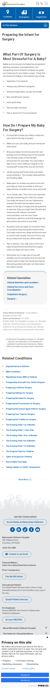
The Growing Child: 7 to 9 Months (20, 446)
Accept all (25, 675)
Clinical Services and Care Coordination (20, 288)
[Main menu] (46, 3)
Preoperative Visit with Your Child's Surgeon (25, 382)
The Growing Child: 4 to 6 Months (20, 441)
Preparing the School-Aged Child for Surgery (26, 409)
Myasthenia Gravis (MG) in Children (21, 377)
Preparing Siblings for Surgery (19, 393)
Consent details (8, 668)
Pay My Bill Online (14, 576)
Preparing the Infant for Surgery (20, 398)
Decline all (25, 680)
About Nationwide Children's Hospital (19, 628)
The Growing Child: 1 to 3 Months (20, 425)
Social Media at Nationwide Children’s (25, 522)
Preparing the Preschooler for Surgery (23, 403)
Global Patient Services (16, 599)
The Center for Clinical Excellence (18, 634)
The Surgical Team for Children (20, 451)
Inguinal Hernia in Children (17, 366)
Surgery (11, 298)
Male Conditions (13, 372)
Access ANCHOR (13, 619)
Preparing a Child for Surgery (19, 388)
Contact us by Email (18, 554)
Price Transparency (11, 570)
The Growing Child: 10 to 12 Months (21, 435)
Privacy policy (29, 668)
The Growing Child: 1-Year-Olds (20, 430)
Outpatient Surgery (17, 294)
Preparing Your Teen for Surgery (20, 414)
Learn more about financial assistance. (19, 565)
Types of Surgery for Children (19, 457)
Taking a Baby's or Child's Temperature (23, 467)
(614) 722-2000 (9, 548)
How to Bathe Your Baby (16, 462)
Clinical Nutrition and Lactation (22, 282)
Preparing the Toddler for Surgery (21, 419)
